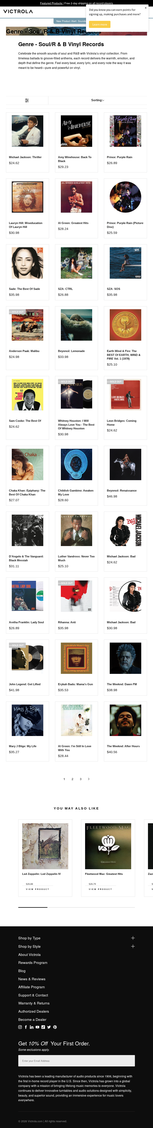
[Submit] (131, 1060)
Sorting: (97, 100)
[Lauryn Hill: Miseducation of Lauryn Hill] (27, 197)
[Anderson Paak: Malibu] (27, 325)
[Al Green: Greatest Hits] (76, 197)
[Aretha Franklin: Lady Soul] (27, 596)
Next (76, 903)
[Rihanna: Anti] (76, 596)
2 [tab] (61, 907)
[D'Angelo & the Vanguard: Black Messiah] (27, 530)
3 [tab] (91, 907)
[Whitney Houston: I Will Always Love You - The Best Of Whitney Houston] (76, 394)
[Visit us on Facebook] (26, 1027)
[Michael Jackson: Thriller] (27, 131)
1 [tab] (32, 907)
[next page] (89, 779)
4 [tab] (120, 907)
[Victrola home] (18, 12)
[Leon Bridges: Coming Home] (125, 394)
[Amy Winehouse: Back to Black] (76, 131)
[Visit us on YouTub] (37, 1027)
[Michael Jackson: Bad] (125, 530)
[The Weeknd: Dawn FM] (125, 658)
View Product (37, 889)
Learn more (99, 24)
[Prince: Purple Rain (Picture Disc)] (125, 197)
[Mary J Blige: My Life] (27, 720)
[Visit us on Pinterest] (55, 1027)
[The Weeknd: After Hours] (125, 720)
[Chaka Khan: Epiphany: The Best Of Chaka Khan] (27, 464)
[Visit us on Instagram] (20, 1027)
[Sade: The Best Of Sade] (27, 263)
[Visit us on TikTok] (43, 1027)
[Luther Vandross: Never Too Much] (76, 530)
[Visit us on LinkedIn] (31, 1027)
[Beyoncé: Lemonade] (76, 325)
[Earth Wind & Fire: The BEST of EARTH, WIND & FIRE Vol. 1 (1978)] (125, 325)
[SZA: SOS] (125, 263)
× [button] (146, 7)
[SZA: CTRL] (76, 263)
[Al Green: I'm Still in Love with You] (76, 720)
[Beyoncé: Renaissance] (125, 464)
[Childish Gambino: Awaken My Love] (76, 464)
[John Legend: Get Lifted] (27, 658)
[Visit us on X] (49, 1027)
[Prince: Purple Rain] (125, 131)
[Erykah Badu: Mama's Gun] (76, 658)
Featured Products (51, 3)
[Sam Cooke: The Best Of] (27, 394)
